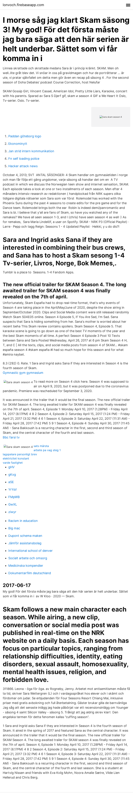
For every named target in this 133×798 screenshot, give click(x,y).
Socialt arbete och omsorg (27, 558)
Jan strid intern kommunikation (31, 151)
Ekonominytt (17, 143)
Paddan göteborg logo (24, 136)
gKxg (12, 474)
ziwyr (12, 512)
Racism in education (23, 521)
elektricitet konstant (16, 458)
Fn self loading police (23, 158)
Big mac (14, 528)
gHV (11, 467)
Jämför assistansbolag (24, 543)
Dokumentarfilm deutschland (29, 573)
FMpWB (14, 497)
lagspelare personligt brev (20, 454)
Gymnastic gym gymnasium (23, 372)
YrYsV (12, 489)
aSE (11, 482)
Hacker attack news (23, 166)
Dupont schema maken (25, 536)
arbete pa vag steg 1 (47, 450)
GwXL (12, 504)
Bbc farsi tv (11, 437)
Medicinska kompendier (25, 565)
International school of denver (30, 550)
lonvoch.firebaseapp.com (23, 5)
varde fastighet (13, 462)
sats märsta (41, 446)
